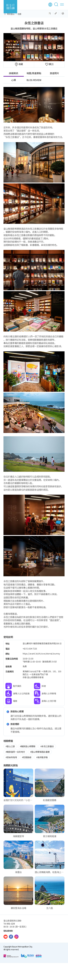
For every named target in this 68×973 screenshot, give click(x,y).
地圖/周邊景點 (34, 73)
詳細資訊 (13, 73)
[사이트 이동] (5, 937)
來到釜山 (11, 14)
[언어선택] (50, 4)
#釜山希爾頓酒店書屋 (40, 751)
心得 (13, 80)
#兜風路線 (26, 757)
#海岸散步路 (42, 757)
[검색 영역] (56, 5)
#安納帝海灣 (11, 757)
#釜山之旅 (10, 746)
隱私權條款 (8, 930)
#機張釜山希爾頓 (27, 746)
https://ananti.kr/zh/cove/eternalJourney (41, 653)
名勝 (19, 14)
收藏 (20, 64)
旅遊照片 (54, 73)
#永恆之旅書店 (47, 746)
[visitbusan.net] (10, 6)
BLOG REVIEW (34, 80)
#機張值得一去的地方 (15, 751)
